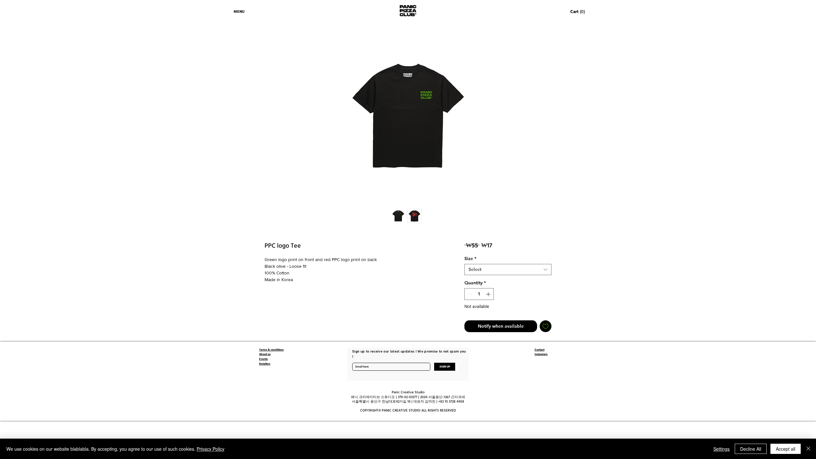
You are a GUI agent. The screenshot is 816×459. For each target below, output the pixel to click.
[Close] (808, 449)
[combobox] (507, 269)
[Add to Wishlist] (545, 326)
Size (470, 258)
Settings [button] (721, 449)
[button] (577, 11)
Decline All (750, 449)
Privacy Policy (210, 449)
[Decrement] (469, 294)
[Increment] (489, 294)
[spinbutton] (479, 294)
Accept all (785, 449)
